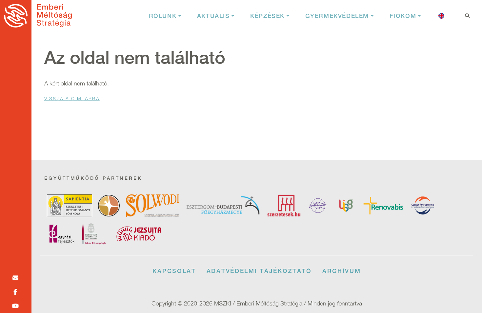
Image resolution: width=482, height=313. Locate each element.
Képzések (267, 15)
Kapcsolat (174, 270)
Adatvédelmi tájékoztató (259, 270)
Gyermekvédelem (337, 15)
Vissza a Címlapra (72, 98)
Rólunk (163, 15)
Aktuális (213, 15)
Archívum (341, 270)
